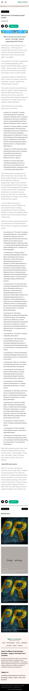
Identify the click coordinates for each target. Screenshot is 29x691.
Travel (18, 643)
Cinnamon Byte (18, 689)
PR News (5, 11)
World (15, 645)
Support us (13, 26)
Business (9, 645)
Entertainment (10, 643)
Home (3, 643)
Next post (25, 509)
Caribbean (24, 643)
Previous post (5, 509)
